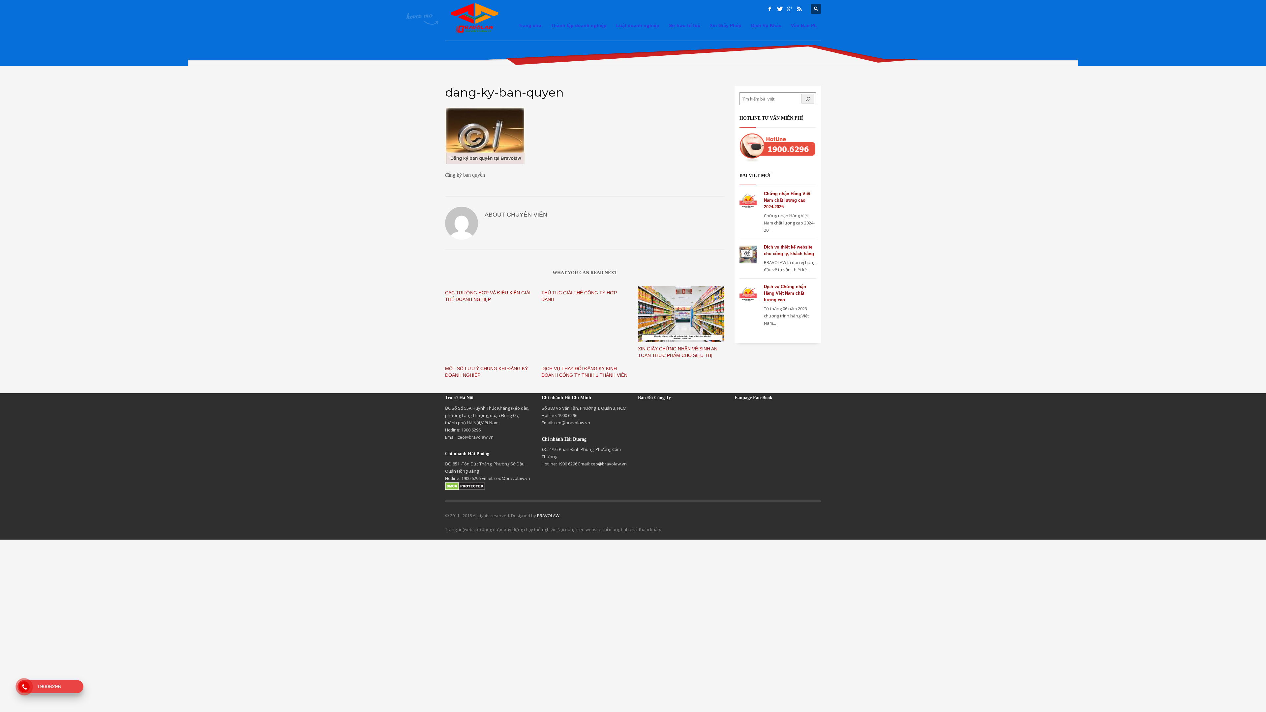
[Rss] (799, 9)
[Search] (807, 99)
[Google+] (790, 9)
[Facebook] (770, 9)
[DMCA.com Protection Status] (465, 486)
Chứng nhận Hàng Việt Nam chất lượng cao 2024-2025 (787, 200)
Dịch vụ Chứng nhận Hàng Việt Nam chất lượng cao (785, 293)
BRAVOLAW (548, 516)
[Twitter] (780, 9)
